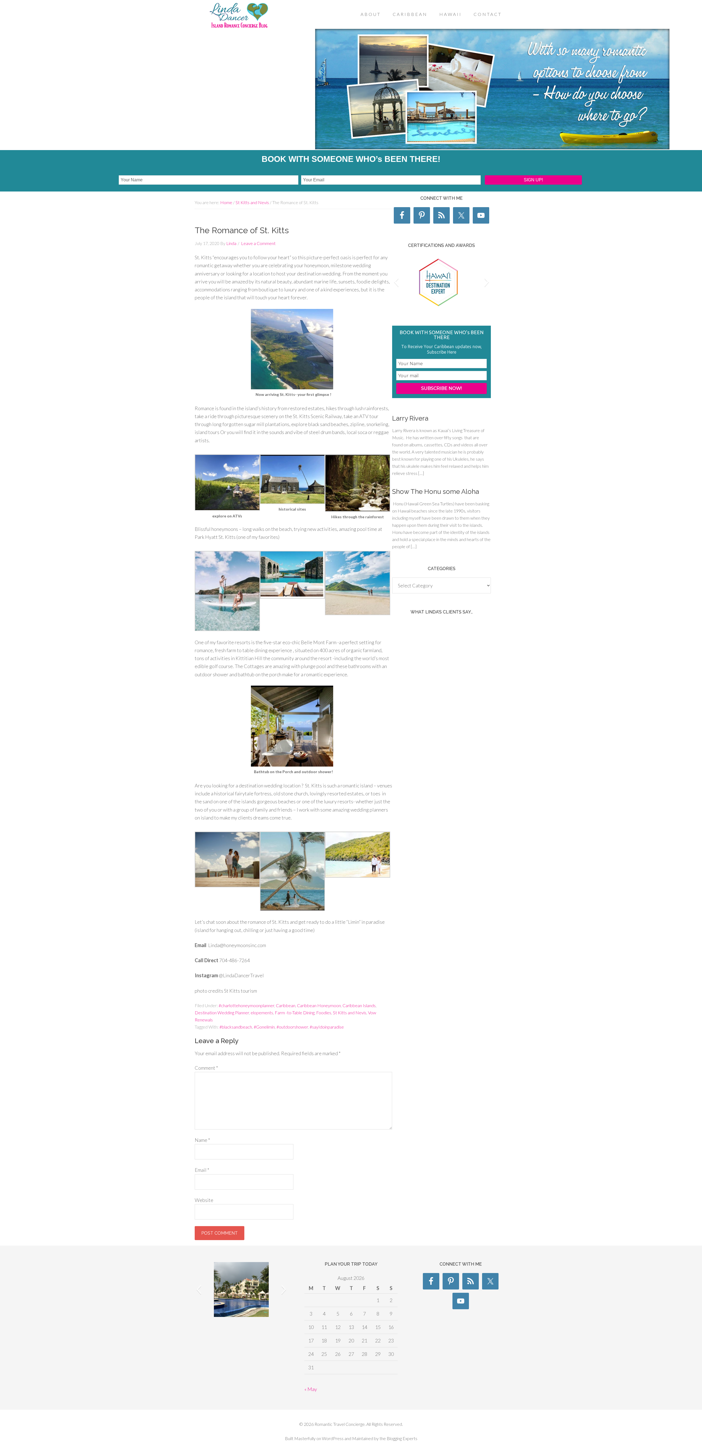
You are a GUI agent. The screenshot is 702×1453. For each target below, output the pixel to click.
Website (204, 1200)
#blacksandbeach (235, 1026)
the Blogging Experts (398, 1438)
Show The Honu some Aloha (435, 491)
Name (202, 1140)
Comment (206, 1068)
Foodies (323, 1012)
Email (202, 1170)
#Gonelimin (264, 1026)
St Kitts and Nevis (349, 1012)
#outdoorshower (292, 1026)
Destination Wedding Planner (222, 1012)
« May (310, 1389)
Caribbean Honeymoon (319, 1005)
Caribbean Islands (359, 1005)
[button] (396, 281)
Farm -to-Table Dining (295, 1012)
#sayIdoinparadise (327, 1026)
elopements (262, 1012)
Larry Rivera (410, 418)
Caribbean (285, 1005)
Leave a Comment (258, 243)
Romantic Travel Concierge (238, 16)
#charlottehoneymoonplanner (246, 1005)
